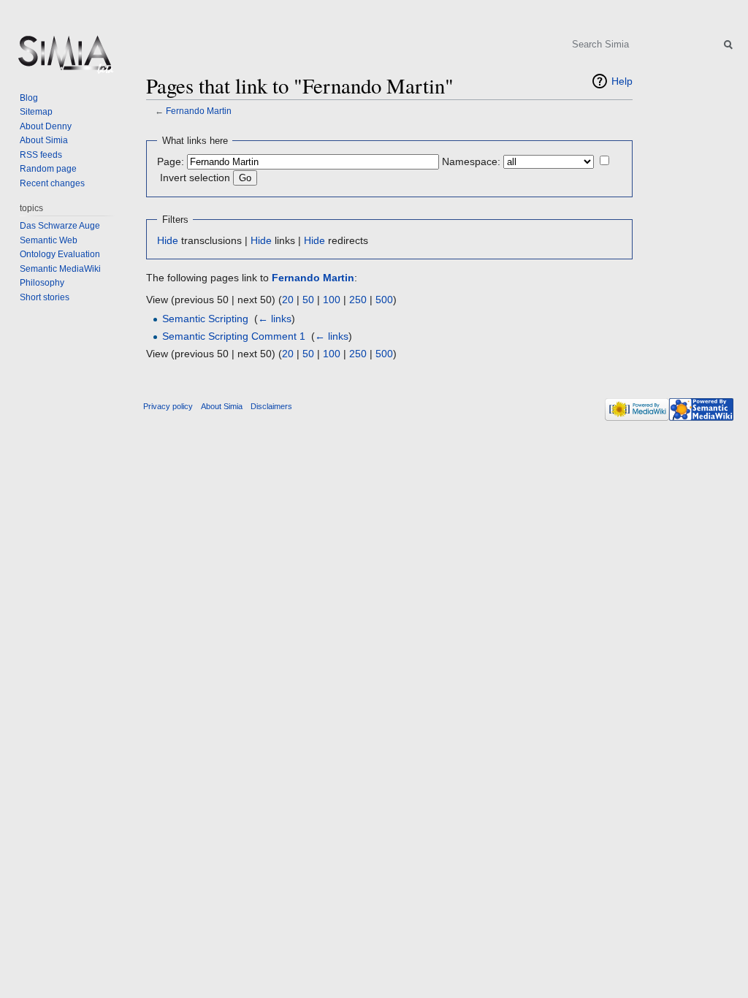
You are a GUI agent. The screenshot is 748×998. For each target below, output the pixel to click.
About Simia (44, 140)
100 (331, 299)
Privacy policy (168, 406)
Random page (48, 169)
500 (384, 299)
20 (288, 299)
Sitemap (36, 112)
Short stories (44, 297)
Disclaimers (271, 406)
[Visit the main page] (64, 58)
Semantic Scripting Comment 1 (233, 336)
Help (622, 81)
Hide (167, 240)
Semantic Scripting (205, 318)
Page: (170, 161)
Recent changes (52, 183)
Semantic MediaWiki (60, 269)
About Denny (46, 126)
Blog (29, 98)
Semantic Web (48, 240)
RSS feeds (41, 155)
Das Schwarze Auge (60, 226)
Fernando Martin (199, 110)
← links (274, 318)
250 (358, 299)
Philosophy (42, 283)
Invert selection (195, 177)
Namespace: (471, 161)
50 (308, 299)
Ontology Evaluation (60, 254)
